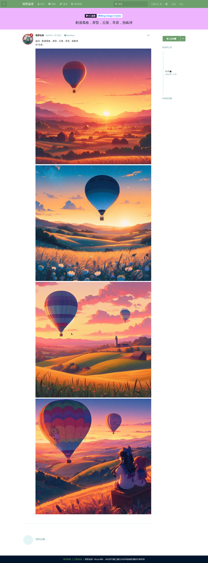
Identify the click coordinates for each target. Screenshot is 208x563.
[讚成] (135, 519)
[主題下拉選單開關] (182, 38)
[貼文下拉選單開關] (148, 519)
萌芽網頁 (67, 559)
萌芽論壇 (28, 4)
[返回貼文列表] (4, 4)
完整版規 (78, 559)
